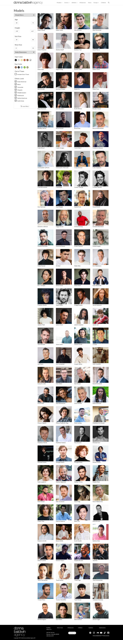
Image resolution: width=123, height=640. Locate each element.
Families (48, 627)
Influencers (82, 2)
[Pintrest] (90, 633)
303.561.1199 (50, 636)
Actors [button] (66, 2)
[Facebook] (108, 633)
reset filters (25, 106)
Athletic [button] (74, 2)
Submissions (102, 627)
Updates (91, 627)
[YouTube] (101, 633)
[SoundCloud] (97, 633)
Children (103, 2)
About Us (48, 629)
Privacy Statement (97, 635)
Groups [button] (95, 2)
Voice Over (60, 627)
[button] (108, 2)
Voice (89, 2)
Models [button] (59, 2)
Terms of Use (106, 635)
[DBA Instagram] (94, 633)
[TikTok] (105, 633)
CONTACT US (72, 633)
